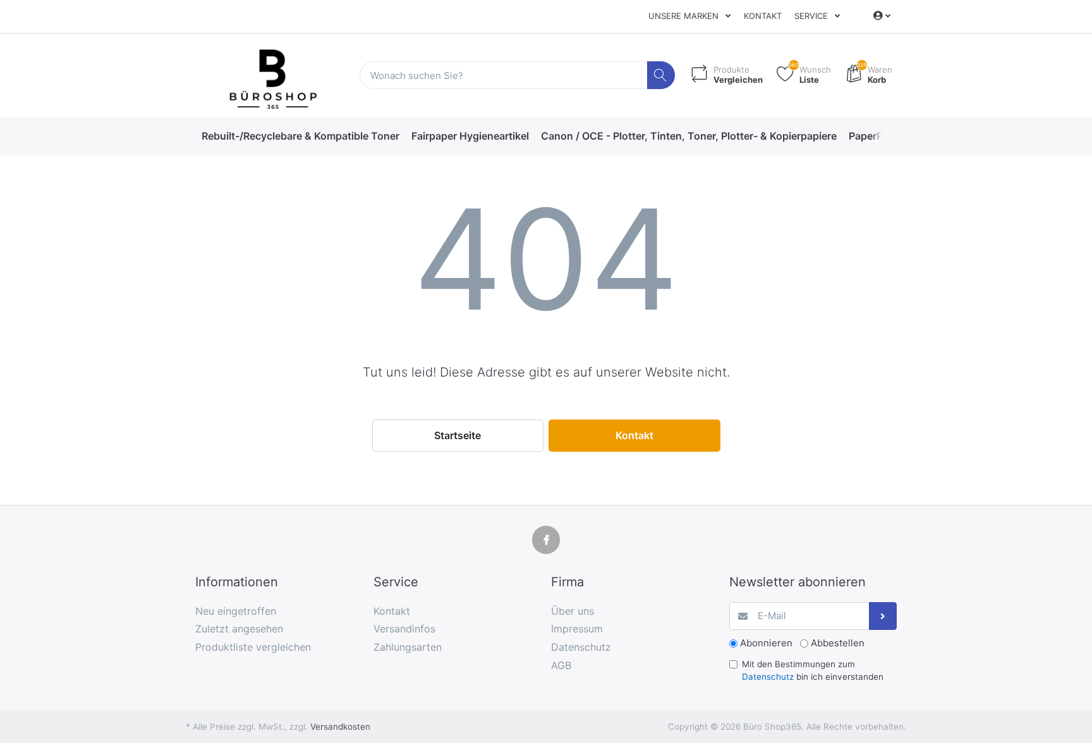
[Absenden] (883, 616)
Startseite (457, 435)
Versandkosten (340, 727)
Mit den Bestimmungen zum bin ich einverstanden (812, 670)
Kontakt (763, 16)
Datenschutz (768, 677)
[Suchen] (661, 75)
